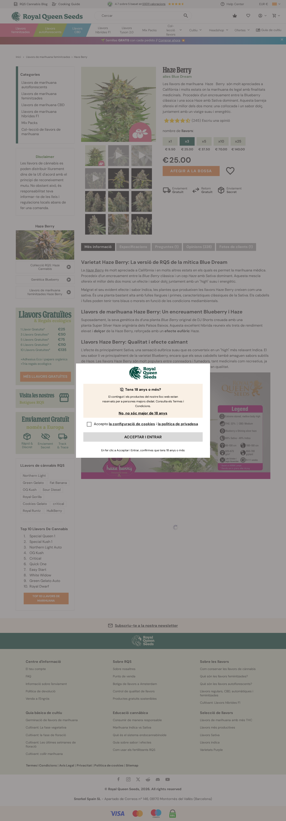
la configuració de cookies (132, 424)
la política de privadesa (178, 424)
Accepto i (146, 424)
